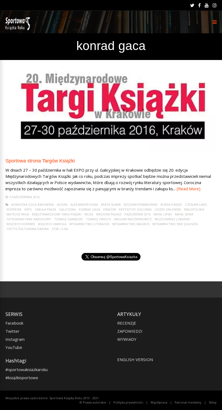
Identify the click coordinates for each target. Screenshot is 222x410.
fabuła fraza (45, 209)
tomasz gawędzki (68, 219)
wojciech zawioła (52, 223)
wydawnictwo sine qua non (175, 223)
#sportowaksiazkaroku (26, 369)
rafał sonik (184, 214)
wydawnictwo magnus (130, 223)
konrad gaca (89, 209)
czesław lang (196, 204)
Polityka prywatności (128, 402)
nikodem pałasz (109, 214)
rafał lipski (163, 214)
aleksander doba (84, 204)
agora (62, 204)
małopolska (194, 209)
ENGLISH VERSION (135, 359)
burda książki (171, 204)
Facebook (14, 323)
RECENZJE (126, 323)
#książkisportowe (21, 377)
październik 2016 (138, 214)
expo (28, 209)
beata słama (111, 204)
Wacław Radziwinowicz (133, 219)
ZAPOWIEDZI (129, 331)
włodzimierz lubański (172, 219)
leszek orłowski (168, 209)
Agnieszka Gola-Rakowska (32, 204)
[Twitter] (192, 5)
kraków (109, 209)
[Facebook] (199, 5)
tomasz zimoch (98, 219)
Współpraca (159, 402)
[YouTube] (207, 5)
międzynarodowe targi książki (56, 214)
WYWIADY (126, 339)
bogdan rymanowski (141, 204)
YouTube (13, 347)
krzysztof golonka (135, 209)
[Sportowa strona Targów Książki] (111, 151)
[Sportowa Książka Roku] (18, 29)
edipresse (13, 209)
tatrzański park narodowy (28, 219)
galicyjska (67, 209)
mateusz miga (17, 214)
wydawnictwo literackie (89, 223)
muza (88, 214)
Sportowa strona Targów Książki (40, 161)
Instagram (15, 339)
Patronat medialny (188, 402)
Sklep (213, 402)
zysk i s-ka (60, 228)
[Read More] (188, 188)
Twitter (12, 331)
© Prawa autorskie (93, 402)
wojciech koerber (20, 223)
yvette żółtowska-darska (27, 228)
